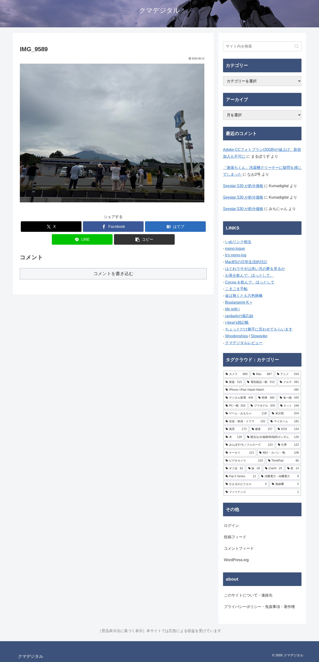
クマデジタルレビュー (243, 343)
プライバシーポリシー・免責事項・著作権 (259, 607)
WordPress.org (236, 560)
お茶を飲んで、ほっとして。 (249, 275)
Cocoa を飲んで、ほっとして (249, 282)
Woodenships (236, 336)
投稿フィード (235, 537)
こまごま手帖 (236, 289)
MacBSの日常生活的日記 (246, 262)
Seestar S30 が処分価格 (243, 186)
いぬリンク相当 (238, 242)
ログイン (231, 525)
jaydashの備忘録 (239, 316)
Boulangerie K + (238, 302)
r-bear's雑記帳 (237, 322)
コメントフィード (239, 548)
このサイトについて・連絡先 (248, 595)
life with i (232, 309)
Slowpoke (259, 336)
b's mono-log (235, 255)
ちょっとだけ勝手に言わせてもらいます (258, 329)
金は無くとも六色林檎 (243, 296)
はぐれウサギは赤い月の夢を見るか (255, 269)
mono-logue (235, 249)
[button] (144, 239)
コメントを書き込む (113, 273)
